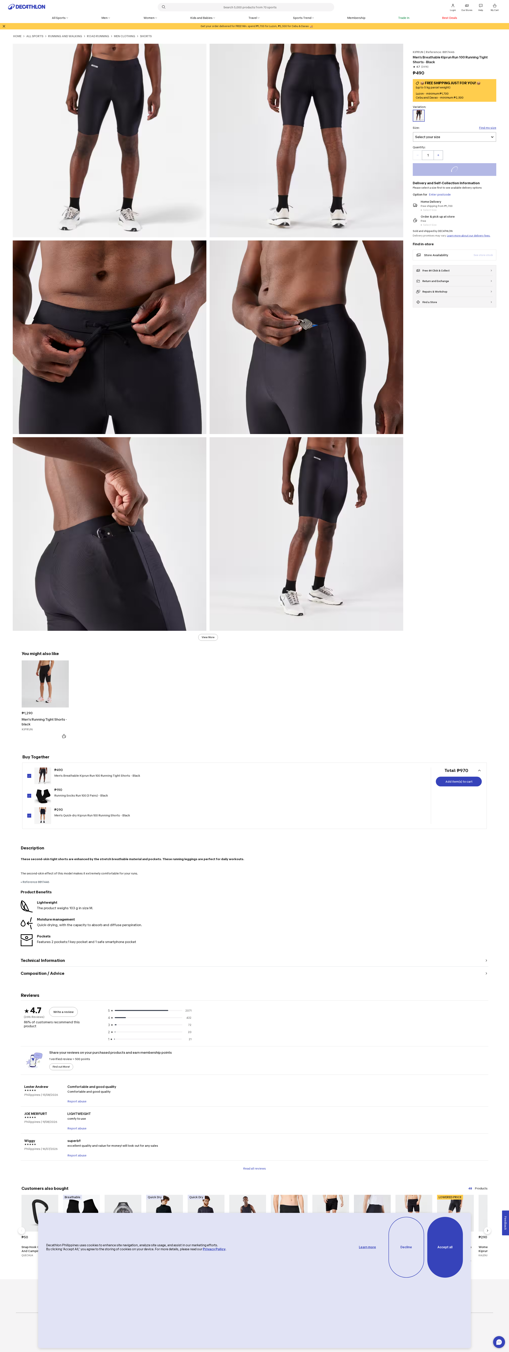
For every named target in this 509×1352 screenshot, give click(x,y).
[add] (438, 155)
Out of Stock (457, 170)
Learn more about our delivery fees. (468, 235)
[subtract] (417, 155)
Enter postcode (440, 194)
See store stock (483, 255)
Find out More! (61, 1066)
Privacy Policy (214, 1249)
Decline (406, 1247)
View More (208, 637)
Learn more (367, 1247)
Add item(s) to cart (458, 781)
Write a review (63, 1012)
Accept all (445, 1247)
